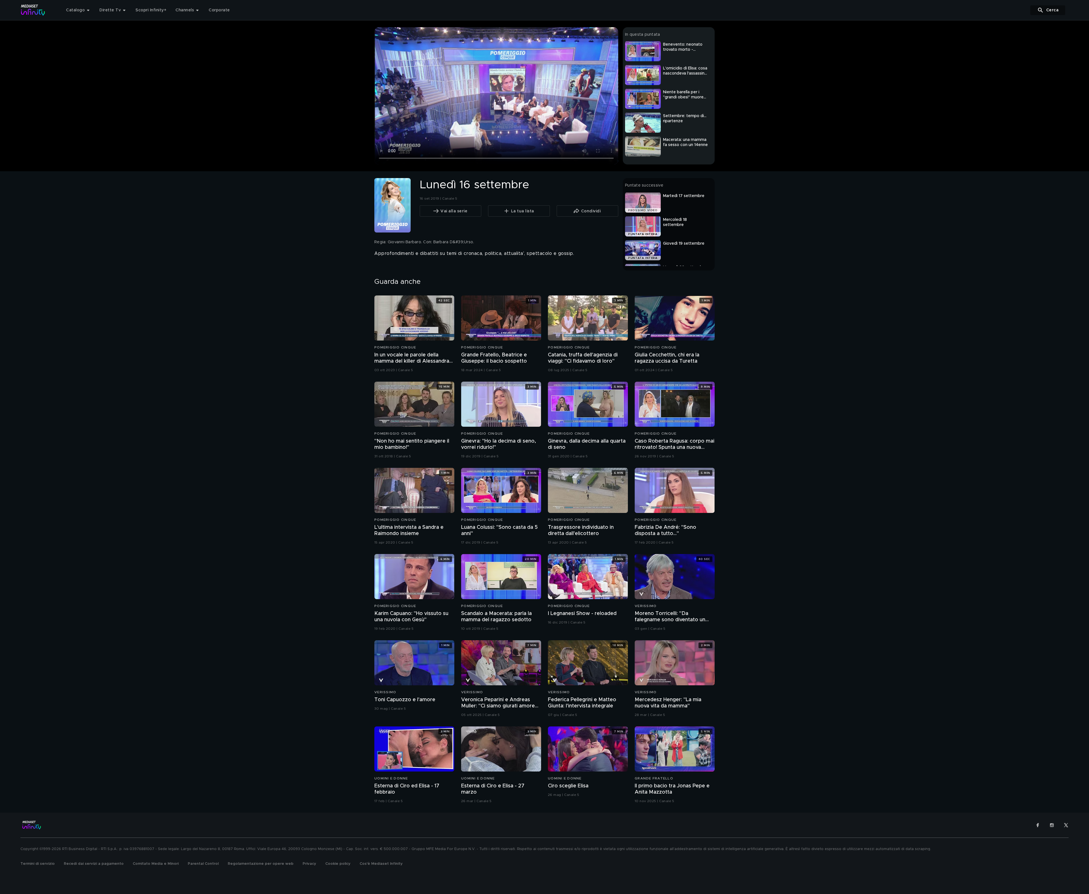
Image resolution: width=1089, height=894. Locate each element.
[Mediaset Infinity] (33, 10)
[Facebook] (1037, 825)
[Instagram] (1051, 825)
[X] (1066, 825)
